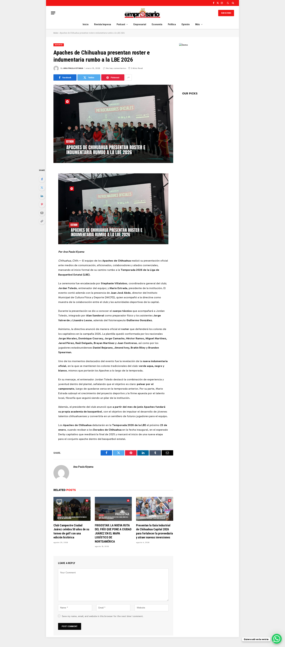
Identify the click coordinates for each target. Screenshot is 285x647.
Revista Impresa (102, 24)
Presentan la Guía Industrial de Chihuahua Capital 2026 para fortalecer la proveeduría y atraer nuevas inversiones (154, 531)
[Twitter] (42, 187)
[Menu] (53, 13)
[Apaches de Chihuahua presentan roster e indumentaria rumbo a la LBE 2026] (113, 124)
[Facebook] (42, 179)
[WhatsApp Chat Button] (277, 639)
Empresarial (139, 24)
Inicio (86, 24)
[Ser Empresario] (142, 13)
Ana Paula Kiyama (73, 68)
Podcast (121, 24)
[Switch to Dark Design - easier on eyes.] (228, 3)
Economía (157, 24)
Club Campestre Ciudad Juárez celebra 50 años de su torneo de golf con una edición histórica (71, 531)
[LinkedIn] (42, 196)
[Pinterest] (42, 204)
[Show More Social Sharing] (128, 77)
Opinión (185, 24)
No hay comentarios (116, 68)
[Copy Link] (42, 221)
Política (172, 24)
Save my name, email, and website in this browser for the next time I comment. (102, 616)
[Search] (232, 3)
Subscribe (226, 13)
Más (197, 24)
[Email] (42, 212)
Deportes (59, 45)
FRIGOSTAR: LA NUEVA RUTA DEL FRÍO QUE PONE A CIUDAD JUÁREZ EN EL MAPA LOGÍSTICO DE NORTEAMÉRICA (113, 533)
